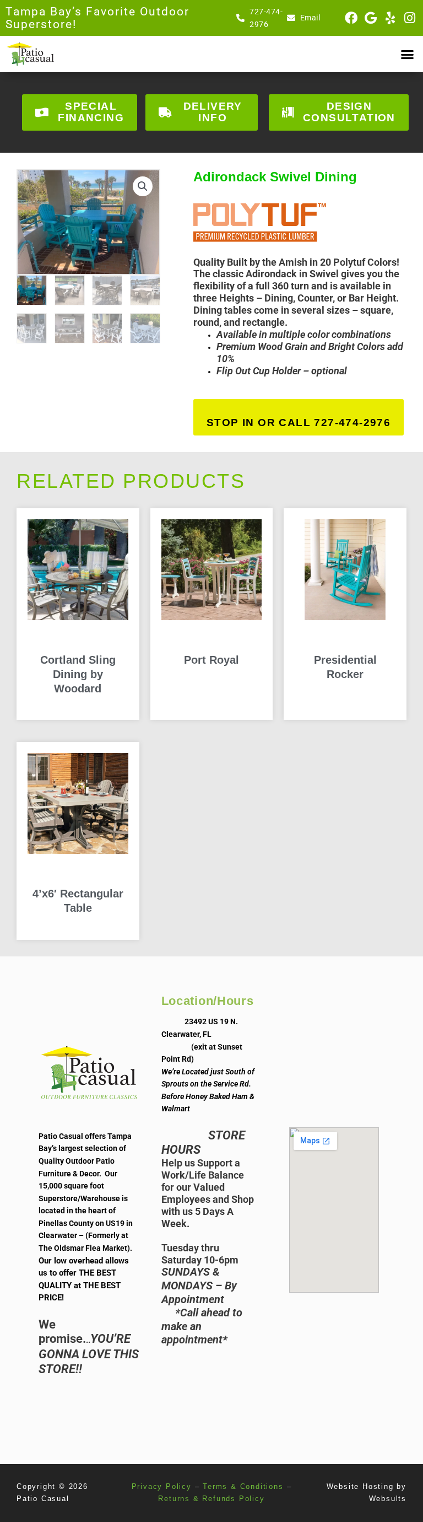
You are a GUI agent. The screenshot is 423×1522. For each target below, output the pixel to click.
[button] (407, 54)
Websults (387, 1498)
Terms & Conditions (243, 1486)
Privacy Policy (162, 1486)
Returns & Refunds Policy (211, 1498)
